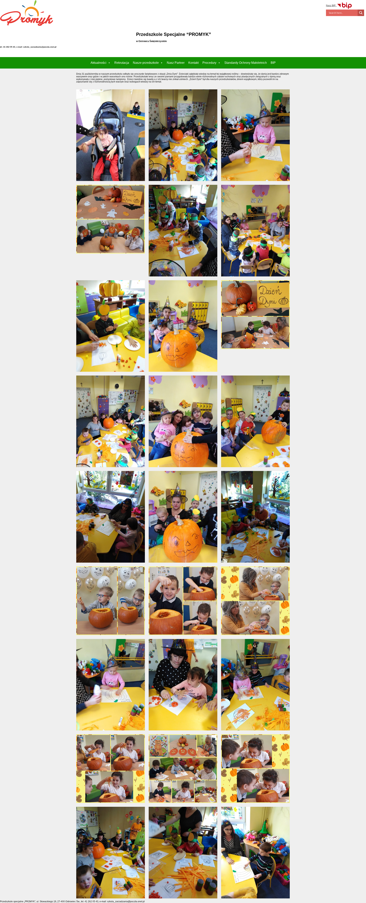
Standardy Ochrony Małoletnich (245, 62)
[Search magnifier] (361, 13)
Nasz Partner (176, 62)
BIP (273, 62)
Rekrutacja (121, 62)
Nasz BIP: (331, 5)
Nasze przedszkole (146, 62)
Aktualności (98, 62)
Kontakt (193, 62)
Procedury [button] (209, 62)
